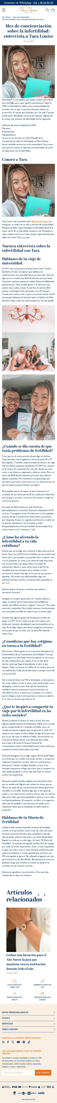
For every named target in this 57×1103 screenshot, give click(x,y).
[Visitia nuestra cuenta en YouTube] (18, 1042)
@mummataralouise (40, 221)
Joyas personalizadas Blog (21, 17)
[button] (38, 895)
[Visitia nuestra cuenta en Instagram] (3, 1042)
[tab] (28, 1012)
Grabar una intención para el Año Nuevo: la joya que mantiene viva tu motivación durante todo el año (26, 962)
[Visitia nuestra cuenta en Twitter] (13, 1042)
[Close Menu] (5, 10)
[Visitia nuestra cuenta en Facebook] (8, 1042)
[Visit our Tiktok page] (29, 1042)
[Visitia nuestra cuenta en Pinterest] (23, 1042)
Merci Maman (6, 17)
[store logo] (28, 10)
